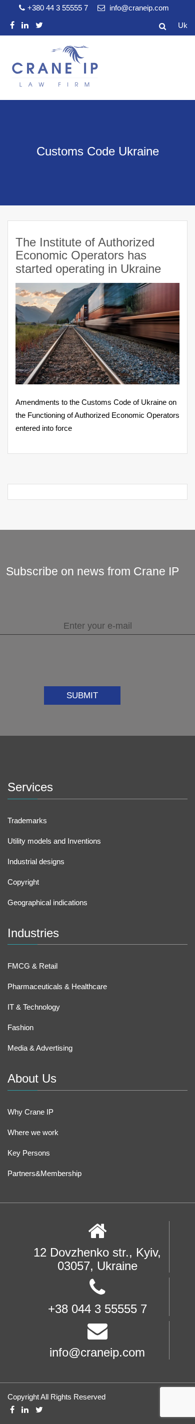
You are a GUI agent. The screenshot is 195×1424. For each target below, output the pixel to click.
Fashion (21, 1027)
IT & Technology (34, 1007)
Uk (183, 25)
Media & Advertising (40, 1048)
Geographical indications (48, 902)
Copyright (23, 882)
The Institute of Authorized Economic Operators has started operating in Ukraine (88, 255)
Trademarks (27, 820)
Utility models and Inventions (54, 841)
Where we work (33, 1132)
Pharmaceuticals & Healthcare (57, 986)
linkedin (25, 25)
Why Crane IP (31, 1112)
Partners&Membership (45, 1173)
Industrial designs (36, 861)
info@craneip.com (138, 7)
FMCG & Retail (33, 966)
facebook (12, 25)
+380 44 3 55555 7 (59, 7)
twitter (39, 25)
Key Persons (29, 1153)
